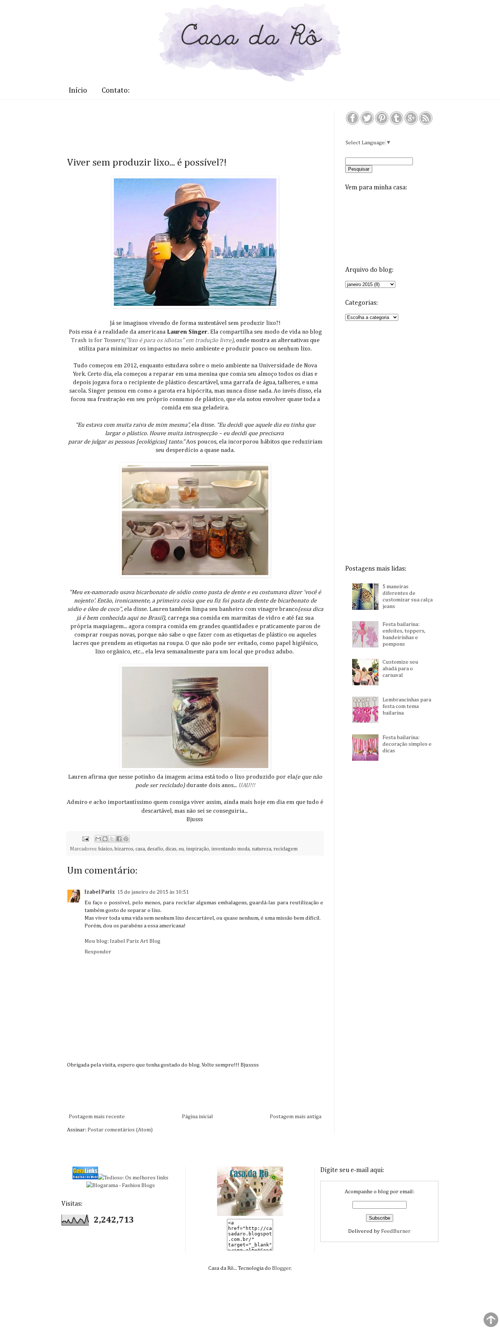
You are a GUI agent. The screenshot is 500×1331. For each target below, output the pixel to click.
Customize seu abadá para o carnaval (400, 668)
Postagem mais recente (97, 1116)
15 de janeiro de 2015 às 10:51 (153, 892)
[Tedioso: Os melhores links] (133, 1177)
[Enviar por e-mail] (98, 838)
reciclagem (285, 849)
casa (140, 849)
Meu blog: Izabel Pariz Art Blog (122, 941)
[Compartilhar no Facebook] (119, 838)
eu (181, 849)
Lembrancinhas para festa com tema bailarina (407, 706)
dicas (170, 849)
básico (105, 849)
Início (78, 90)
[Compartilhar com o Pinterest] (126, 838)
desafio (155, 849)
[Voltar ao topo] (491, 1320)
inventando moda (230, 849)
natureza (261, 849)
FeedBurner (396, 1231)
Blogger (281, 1268)
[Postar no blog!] (105, 838)
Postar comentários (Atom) (120, 1129)
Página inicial (197, 1116)
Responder (98, 951)
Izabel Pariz (100, 892)
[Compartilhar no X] (112, 838)
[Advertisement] (200, 127)
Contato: (116, 90)
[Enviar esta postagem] (85, 838)
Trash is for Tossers (97, 340)
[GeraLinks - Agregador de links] (85, 1177)
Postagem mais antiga (295, 1116)
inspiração (197, 849)
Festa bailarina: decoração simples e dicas (407, 744)
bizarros (124, 849)
